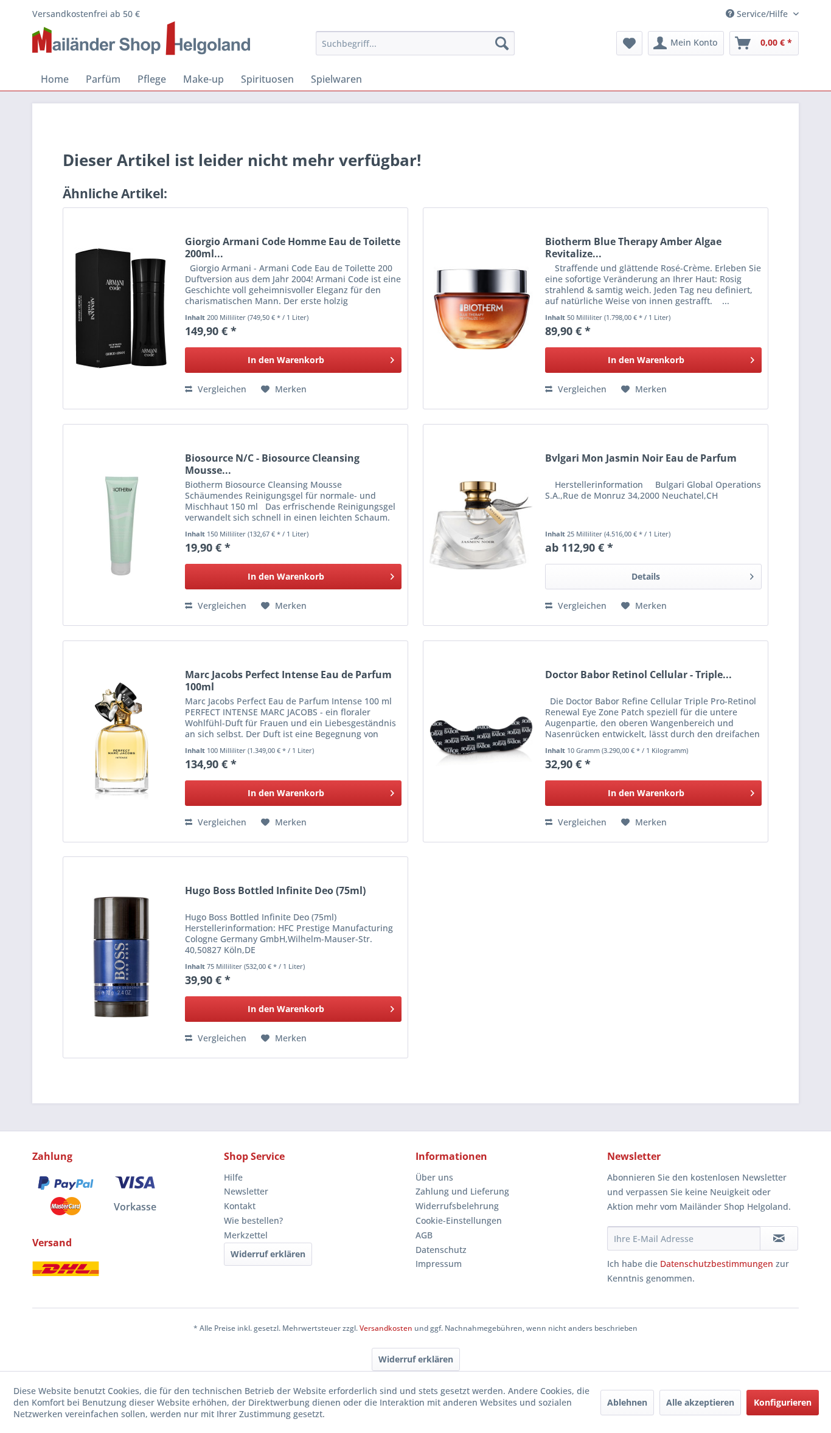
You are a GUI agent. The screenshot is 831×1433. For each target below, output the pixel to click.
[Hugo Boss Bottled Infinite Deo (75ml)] (121, 957)
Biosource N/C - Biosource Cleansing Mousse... (272, 464)
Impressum (438, 1263)
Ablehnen (627, 1402)
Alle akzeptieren (700, 1402)
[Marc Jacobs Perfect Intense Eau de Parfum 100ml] (121, 741)
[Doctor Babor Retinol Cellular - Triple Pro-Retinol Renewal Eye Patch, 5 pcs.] (481, 741)
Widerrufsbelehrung (457, 1206)
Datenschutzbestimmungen (716, 1263)
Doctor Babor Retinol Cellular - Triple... (638, 674)
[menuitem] (415, 43)
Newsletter (246, 1191)
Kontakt (240, 1206)
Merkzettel (246, 1235)
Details (645, 576)
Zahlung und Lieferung (462, 1191)
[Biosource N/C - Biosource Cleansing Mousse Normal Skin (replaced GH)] (121, 525)
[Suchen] (502, 43)
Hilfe (233, 1177)
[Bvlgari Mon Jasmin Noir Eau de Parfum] (481, 525)
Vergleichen (220, 389)
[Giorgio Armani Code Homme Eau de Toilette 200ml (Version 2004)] (121, 308)
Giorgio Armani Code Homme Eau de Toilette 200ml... (292, 247)
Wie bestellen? (253, 1220)
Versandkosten (386, 1328)
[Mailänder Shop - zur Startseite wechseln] (141, 39)
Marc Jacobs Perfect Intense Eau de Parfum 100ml (288, 680)
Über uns (434, 1177)
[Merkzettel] (629, 43)
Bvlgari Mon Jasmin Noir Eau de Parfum (641, 458)
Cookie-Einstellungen (458, 1220)
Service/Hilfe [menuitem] (762, 13)
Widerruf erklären (268, 1254)
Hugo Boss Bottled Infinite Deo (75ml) (275, 890)
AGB (424, 1235)
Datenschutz (441, 1249)
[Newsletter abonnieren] (779, 1238)
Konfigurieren (783, 1402)
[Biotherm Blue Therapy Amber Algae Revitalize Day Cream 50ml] (481, 308)
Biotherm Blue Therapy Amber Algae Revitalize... (633, 247)
